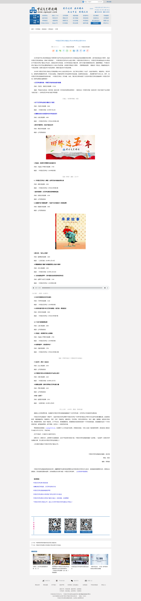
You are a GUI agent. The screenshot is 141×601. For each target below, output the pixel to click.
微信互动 (76, 580)
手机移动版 (62, 580)
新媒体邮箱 (99, 12)
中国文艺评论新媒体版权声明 (41, 490)
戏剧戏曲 (75, 15)
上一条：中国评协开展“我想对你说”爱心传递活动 (43, 542)
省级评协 (55, 20)
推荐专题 (85, 23)
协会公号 (55, 23)
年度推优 (85, 20)
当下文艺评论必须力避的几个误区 (45, 102)
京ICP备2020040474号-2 (84, 594)
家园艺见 (65, 20)
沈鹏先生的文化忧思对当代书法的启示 (46, 113)
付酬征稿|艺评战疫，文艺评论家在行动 (44, 486)
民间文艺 (55, 18)
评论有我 (75, 23)
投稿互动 (96, 18)
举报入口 (103, 585)
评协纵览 (44, 20)
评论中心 (106, 23)
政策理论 (45, 15)
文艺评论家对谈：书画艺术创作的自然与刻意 (48, 82)
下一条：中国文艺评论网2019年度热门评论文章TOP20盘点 (46, 545)
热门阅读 (75, 18)
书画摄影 (106, 15)
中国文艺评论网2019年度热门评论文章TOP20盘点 (47, 494)
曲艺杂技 (45, 18)
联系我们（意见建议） (73, 585)
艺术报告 (65, 23)
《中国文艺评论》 (45, 23)
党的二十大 (55, 15)
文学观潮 (65, 15)
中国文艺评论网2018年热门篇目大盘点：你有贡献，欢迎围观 (51, 498)
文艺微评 (106, 18)
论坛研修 (75, 20)
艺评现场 (37, 29)
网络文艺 (65, 18)
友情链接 (85, 585)
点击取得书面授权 (82, 471)
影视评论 (85, 15)
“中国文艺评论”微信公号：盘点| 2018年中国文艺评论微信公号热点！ (53, 502)
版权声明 (62, 585)
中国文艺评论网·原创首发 (40, 482)
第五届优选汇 (96, 20)
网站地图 (109, 1)
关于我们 (53, 585)
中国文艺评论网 (70, 46)
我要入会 (106, 20)
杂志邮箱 (107, 12)
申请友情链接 (94, 585)
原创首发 (85, 18)
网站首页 (37, 585)
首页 (32, 29)
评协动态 (95, 23)
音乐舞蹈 (96, 15)
